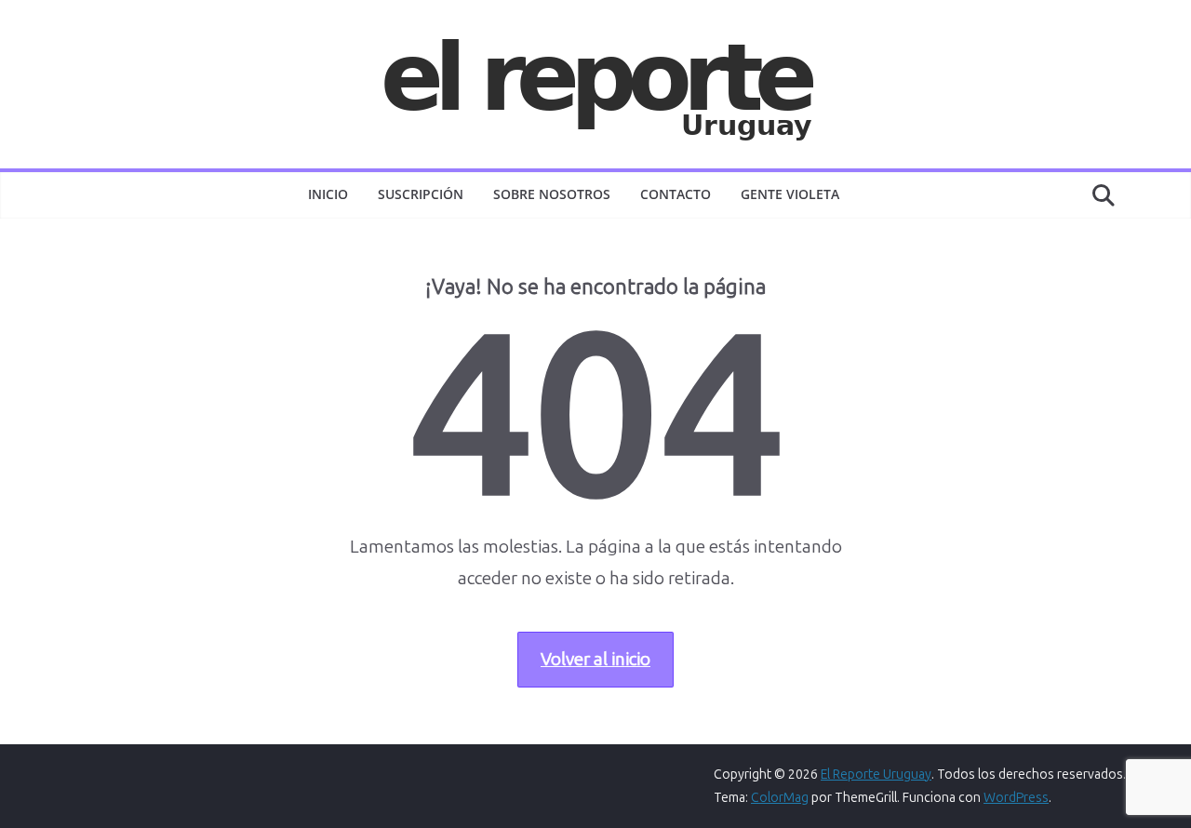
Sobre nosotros (551, 194)
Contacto (675, 194)
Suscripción (420, 194)
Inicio (328, 194)
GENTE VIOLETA (790, 194)
